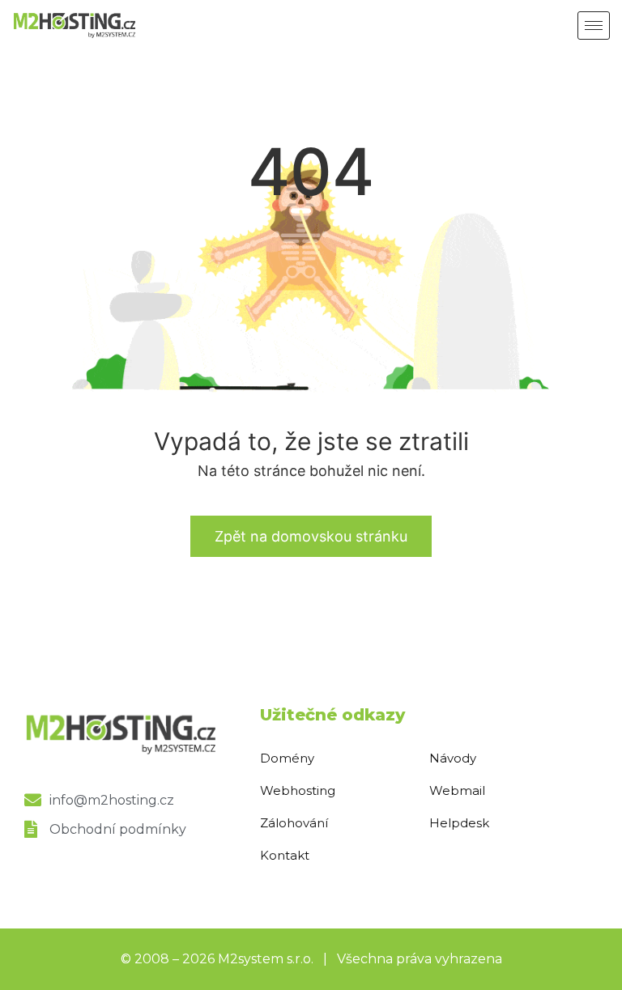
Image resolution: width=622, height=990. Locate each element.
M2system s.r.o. (265, 959)
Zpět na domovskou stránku (311, 536)
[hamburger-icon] (593, 25)
